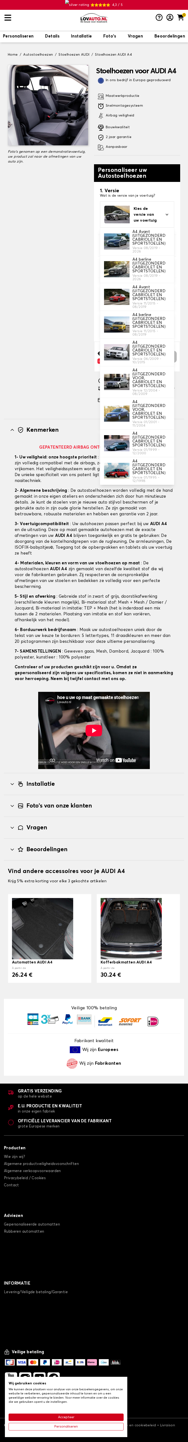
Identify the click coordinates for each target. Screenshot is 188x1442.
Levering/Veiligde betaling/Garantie (36, 1292)
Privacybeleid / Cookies (25, 1178)
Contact (11, 1185)
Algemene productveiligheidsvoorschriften (41, 1164)
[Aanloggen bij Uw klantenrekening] (169, 18)
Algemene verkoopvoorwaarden (32, 1171)
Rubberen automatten (24, 1231)
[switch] (18, 36)
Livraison (167, 1425)
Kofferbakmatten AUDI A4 (126, 962)
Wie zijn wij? (14, 1157)
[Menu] (40, 18)
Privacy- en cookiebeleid (135, 1425)
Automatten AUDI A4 (32, 962)
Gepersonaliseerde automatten (32, 1224)
